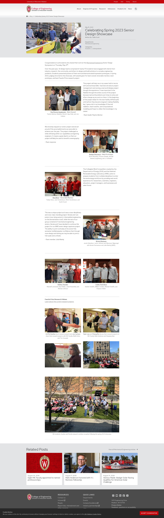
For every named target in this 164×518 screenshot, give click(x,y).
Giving (128, 2)
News (130, 9)
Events (85, 500)
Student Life (121, 9)
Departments (88, 498)
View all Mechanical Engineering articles (122, 449)
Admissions (111, 9)
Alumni (134, 2)
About (79, 9)
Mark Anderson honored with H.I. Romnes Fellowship (79, 478)
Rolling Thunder (63, 285)
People (116, 2)
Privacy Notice (116, 505)
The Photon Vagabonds (58, 112)
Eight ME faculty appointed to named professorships (44, 478)
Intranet (61, 500)
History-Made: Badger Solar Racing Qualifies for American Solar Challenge (118, 479)
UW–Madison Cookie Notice (92, 514)
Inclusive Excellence (90, 503)
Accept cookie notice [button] (149, 513)
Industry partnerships (90, 506)
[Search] (135, 9)
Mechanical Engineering (92, 44)
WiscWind (56, 198)
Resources (63, 495)
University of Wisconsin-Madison (36, 2)
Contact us (61, 498)
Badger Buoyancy (95, 154)
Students (88, 48)
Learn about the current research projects (59, 302)
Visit (122, 2)
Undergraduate (96, 48)
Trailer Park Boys (101, 285)
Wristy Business (101, 241)
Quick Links (88, 495)
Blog (31, 16)
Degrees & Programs (90, 9)
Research (102, 9)
